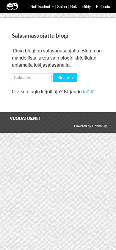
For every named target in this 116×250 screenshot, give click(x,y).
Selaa (62, 6)
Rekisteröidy (80, 6)
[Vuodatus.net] (25, 118)
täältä (89, 91)
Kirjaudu (103, 6)
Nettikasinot (40, 6)
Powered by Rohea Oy (90, 125)
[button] (52, 6)
